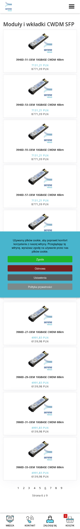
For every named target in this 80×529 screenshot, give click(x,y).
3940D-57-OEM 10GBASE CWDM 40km (40, 195)
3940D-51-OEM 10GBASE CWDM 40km (40, 59)
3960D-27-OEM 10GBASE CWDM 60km (40, 332)
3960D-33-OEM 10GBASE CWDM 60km (40, 467)
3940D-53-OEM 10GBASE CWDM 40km (40, 104)
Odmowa (40, 268)
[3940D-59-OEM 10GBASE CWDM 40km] (40, 223)
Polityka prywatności (40, 287)
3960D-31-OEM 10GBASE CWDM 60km (40, 422)
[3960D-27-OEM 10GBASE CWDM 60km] (40, 315)
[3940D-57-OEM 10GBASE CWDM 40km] (40, 178)
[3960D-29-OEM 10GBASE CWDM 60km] (40, 360)
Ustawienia (40, 277)
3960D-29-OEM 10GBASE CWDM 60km (40, 377)
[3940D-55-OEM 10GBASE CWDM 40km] (40, 133)
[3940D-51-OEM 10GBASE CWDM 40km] (40, 43)
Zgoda (40, 259)
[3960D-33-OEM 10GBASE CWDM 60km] (40, 450)
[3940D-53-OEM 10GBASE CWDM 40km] (40, 88)
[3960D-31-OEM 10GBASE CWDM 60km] (40, 405)
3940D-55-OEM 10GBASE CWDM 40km (40, 150)
